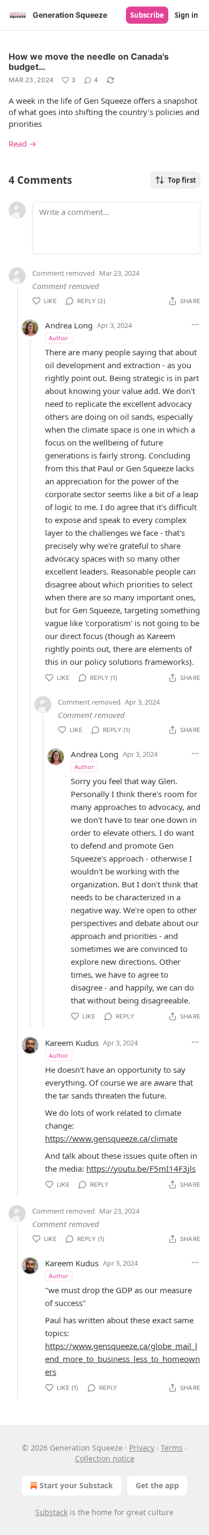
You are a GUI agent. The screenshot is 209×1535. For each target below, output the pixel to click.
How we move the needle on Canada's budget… (89, 61)
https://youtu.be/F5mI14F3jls (141, 1168)
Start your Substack (76, 1485)
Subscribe (147, 15)
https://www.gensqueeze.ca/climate (111, 1138)
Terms (172, 1448)
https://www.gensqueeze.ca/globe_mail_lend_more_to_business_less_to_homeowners (122, 1358)
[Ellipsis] (195, 324)
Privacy (141, 1448)
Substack (51, 1512)
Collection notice (105, 1458)
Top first (182, 180)
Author (59, 338)
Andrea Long (69, 325)
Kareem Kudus (72, 1042)
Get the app (157, 1485)
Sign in (186, 15)
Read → (22, 143)
